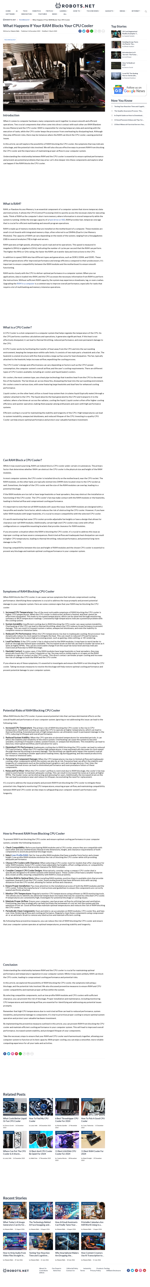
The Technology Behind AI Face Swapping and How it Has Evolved (40, 1225)
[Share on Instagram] (12, 1053)
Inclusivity (87, 1268)
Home (8, 11)
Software (10, 14)
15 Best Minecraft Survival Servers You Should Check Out (129, 124)
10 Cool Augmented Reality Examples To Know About (130, 32)
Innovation (26, 14)
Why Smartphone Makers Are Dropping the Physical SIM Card (67, 1255)
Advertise (57, 1270)
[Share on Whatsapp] (91, 31)
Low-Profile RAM (20, 855)
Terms (82, 1270)
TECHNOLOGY (10, 40)
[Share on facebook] (80, 31)
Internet (136, 11)
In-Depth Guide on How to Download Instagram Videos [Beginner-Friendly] (128, 115)
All (65, 14)
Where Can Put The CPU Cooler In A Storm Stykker (14, 1154)
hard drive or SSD (57, 219)
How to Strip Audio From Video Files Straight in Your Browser (14, 1255)
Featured (42, 14)
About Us (42, 1268)
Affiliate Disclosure (113, 1270)
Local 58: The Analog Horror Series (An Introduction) (130, 74)
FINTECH (49, 11)
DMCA (41, 1273)
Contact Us (70, 1270)
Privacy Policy (95, 1270)
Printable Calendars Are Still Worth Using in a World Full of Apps (92, 1225)
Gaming (63, 11)
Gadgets (109, 11)
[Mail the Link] (99, 31)
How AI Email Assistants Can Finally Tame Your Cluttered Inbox (66, 1225)
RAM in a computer (25, 283)
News (54, 14)
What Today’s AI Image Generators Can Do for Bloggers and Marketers (14, 1225)
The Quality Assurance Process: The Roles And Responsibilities (128, 111)
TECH (25, 11)
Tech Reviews (92, 11)
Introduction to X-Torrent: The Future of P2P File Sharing (129, 53)
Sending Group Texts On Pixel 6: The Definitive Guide (130, 43)
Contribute (43, 1270)
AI (17, 11)
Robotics (37, 11)
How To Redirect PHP (128, 64)
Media (122, 11)
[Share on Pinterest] (87, 31)
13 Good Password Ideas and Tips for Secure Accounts (128, 120)
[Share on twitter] (83, 31)
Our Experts (56, 1268)
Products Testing (103, 1268)
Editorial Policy (72, 1268)
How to (76, 11)
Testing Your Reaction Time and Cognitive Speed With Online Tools (40, 1255)
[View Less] (103, 31)
